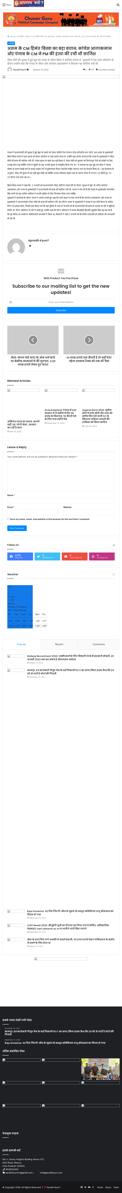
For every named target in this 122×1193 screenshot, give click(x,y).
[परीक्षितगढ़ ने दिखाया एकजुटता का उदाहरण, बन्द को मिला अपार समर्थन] (21, 1115)
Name (11, 495)
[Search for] (118, 5)
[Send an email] (28, 69)
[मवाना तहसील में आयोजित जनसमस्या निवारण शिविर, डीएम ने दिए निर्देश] (100, 1115)
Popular (21, 644)
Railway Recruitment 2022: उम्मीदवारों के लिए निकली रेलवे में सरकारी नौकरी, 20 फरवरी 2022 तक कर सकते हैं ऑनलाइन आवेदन (70, 658)
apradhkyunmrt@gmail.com (19, 1172)
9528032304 (12, 1169)
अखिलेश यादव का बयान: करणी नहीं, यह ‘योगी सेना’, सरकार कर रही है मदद (23, 424)
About (108, 1187)
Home (12, 36)
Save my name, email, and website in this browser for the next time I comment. (50, 519)
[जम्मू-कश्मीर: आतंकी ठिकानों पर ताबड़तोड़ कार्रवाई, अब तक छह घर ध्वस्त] (61, 1115)
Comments (99, 644)
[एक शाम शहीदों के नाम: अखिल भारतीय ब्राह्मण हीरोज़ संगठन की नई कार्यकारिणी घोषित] (21, 1092)
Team (116, 1187)
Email (11, 507)
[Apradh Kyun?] (29, 4)
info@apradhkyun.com (48, 1172)
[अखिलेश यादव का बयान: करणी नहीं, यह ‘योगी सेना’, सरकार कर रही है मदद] (23, 404)
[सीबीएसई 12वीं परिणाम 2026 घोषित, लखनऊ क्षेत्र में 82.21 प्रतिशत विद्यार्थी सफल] (100, 1092)
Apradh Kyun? (19, 69)
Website (67, 507)
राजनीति (20, 36)
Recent (59, 644)
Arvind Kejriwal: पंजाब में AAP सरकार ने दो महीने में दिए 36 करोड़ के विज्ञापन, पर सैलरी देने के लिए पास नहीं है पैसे (60, 414)
